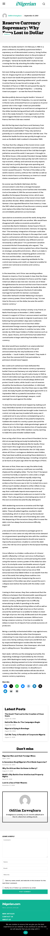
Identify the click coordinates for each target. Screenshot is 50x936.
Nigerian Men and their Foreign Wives (18, 755)
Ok (26, 932)
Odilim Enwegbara (15, 16)
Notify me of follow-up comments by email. (20, 888)
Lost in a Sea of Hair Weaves (14, 782)
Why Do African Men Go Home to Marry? (19, 768)
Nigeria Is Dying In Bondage (17, 728)
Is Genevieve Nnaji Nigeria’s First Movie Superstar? (24, 762)
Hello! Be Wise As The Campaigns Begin (22, 722)
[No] (47, 929)
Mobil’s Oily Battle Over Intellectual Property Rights (22, 775)
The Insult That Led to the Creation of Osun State (24, 715)
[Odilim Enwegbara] (5, 15)
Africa (7, 34)
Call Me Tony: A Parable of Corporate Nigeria (25, 734)
